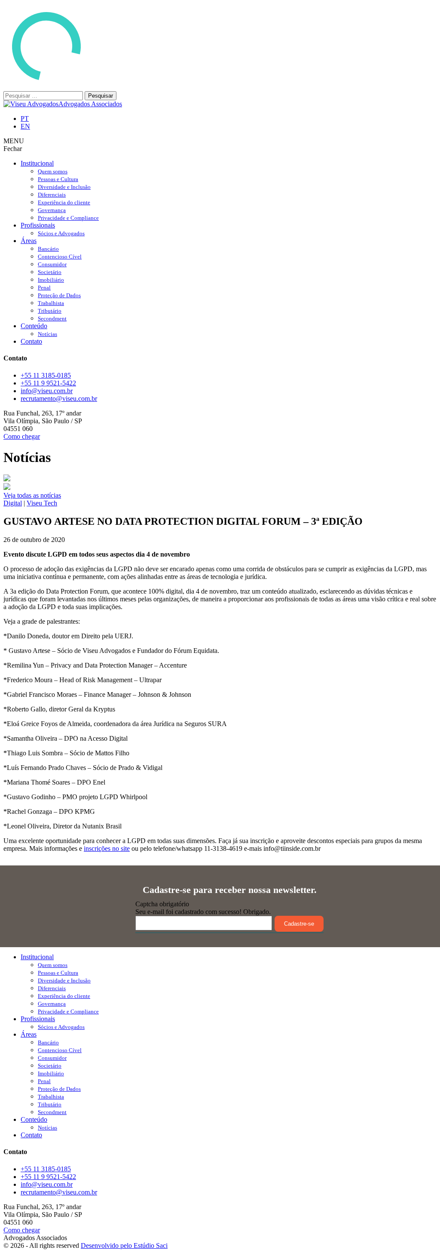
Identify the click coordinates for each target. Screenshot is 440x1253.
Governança (52, 210)
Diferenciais (52, 194)
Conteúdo (34, 325)
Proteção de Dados (59, 295)
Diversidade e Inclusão (64, 187)
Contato (31, 341)
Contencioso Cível (60, 256)
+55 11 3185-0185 (46, 375)
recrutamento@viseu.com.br (59, 398)
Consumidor (52, 264)
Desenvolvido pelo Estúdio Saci (124, 1245)
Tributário (49, 311)
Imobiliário (51, 280)
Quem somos (52, 171)
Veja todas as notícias (32, 495)
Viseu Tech (42, 503)
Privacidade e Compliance (68, 218)
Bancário (48, 249)
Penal (44, 287)
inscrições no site (107, 848)
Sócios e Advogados (61, 233)
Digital (12, 503)
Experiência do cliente (64, 202)
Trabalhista (51, 303)
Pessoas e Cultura (58, 179)
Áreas (29, 240)
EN (25, 126)
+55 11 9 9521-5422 (48, 383)
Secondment (52, 318)
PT (25, 118)
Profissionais (38, 225)
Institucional (37, 163)
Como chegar (21, 436)
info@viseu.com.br (47, 390)
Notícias (47, 334)
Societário (49, 272)
